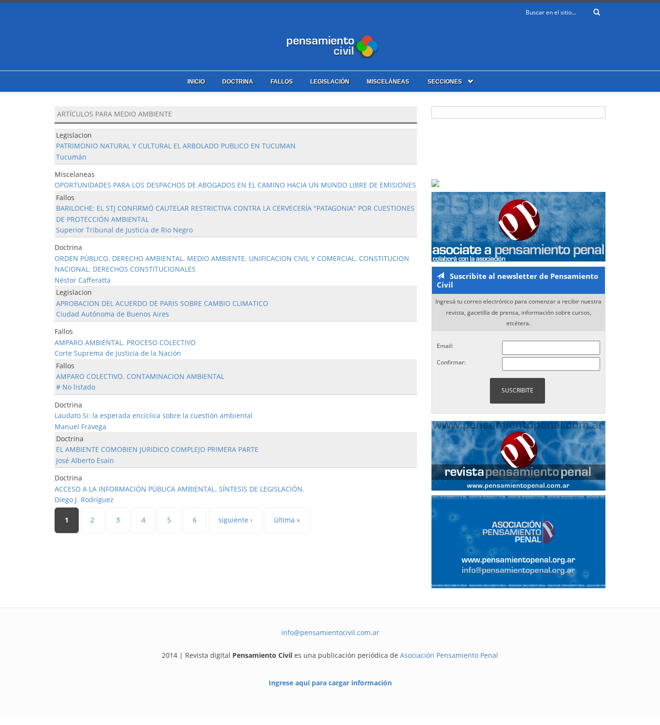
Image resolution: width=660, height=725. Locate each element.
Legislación (329, 81)
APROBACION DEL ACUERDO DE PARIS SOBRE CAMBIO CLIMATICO (162, 303)
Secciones (445, 81)
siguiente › (235, 519)
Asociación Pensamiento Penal (449, 655)
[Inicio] (330, 44)
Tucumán (71, 156)
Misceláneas (388, 81)
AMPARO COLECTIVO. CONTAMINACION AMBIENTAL (140, 376)
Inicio (196, 81)
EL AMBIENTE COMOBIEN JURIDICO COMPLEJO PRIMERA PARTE (157, 449)
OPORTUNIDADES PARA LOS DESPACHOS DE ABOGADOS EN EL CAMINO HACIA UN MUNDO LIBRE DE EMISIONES (235, 184)
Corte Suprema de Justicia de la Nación (118, 353)
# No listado (75, 387)
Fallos (282, 81)
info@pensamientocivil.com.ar (330, 632)
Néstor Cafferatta (83, 280)
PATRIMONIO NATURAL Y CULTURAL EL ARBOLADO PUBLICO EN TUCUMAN (176, 145)
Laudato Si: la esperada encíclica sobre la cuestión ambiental (154, 415)
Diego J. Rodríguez (84, 499)
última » (287, 519)
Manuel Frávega (80, 426)
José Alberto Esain (85, 460)
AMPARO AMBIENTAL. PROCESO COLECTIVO (125, 342)
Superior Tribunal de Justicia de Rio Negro (124, 229)
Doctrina (237, 81)
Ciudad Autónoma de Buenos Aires (112, 314)
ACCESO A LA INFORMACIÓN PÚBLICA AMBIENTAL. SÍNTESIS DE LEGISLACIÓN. (179, 488)
